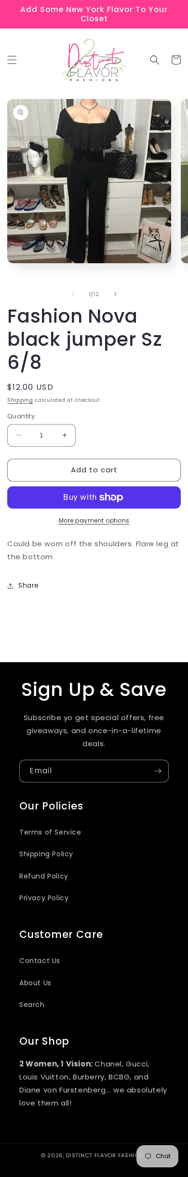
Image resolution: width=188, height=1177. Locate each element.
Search (32, 1004)
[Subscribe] (157, 771)
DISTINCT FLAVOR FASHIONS (106, 1155)
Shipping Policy (46, 854)
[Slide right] (115, 294)
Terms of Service (50, 832)
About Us (35, 983)
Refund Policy (43, 876)
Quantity (21, 416)
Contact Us (39, 960)
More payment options (94, 520)
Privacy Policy (43, 898)
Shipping (20, 400)
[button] (12, 60)
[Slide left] (72, 294)
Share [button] (28, 585)
